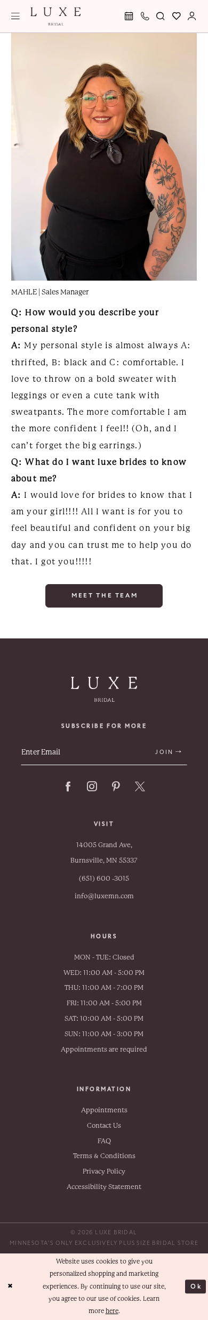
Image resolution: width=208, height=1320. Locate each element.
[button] (16, 16)
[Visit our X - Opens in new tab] (140, 787)
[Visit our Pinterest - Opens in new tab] (116, 787)
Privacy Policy (104, 1171)
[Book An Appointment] (130, 16)
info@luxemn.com (104, 896)
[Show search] (161, 16)
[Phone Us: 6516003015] (145, 16)
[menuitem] (16, 16)
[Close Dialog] (10, 1287)
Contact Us (104, 1125)
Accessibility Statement (104, 1187)
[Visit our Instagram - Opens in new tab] (92, 787)
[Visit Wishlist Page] (177, 16)
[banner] (55, 16)
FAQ (104, 1141)
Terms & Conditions (104, 1156)
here (112, 1311)
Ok (196, 1286)
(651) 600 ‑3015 (104, 878)
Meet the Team (104, 595)
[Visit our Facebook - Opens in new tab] (68, 787)
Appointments (104, 1110)
